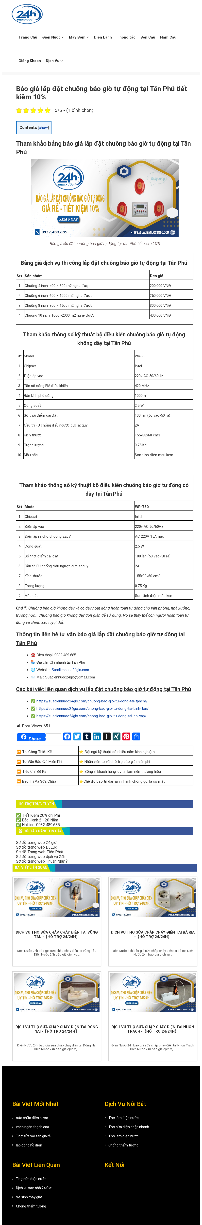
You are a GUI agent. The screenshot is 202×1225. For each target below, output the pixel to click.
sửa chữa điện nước (32, 1118)
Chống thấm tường (123, 1145)
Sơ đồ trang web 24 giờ (36, 842)
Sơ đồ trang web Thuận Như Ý (42, 861)
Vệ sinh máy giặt (29, 1197)
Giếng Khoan (29, 61)
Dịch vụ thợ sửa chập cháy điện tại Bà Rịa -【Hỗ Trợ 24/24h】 (153, 934)
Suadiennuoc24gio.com (70, 670)
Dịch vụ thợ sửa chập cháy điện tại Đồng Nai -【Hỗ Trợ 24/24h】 (57, 1029)
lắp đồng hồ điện (29, 1145)
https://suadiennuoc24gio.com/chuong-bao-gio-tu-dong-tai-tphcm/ (92, 701)
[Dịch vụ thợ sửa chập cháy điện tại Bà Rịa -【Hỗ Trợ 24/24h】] (153, 902)
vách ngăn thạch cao (32, 1127)
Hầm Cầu (168, 37)
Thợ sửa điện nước (31, 1179)
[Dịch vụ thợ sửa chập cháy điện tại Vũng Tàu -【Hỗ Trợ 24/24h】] (57, 902)
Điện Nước (52, 37)
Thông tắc (126, 37)
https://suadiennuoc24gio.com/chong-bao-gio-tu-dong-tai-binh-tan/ (92, 708)
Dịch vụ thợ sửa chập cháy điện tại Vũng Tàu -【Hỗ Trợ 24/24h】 (57, 934)
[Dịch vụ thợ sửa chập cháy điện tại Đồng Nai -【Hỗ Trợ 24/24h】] (57, 997)
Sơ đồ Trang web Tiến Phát (40, 852)
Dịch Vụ (53, 61)
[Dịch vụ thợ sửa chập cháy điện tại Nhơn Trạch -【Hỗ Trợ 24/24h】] (153, 997)
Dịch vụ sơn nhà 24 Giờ (33, 1188)
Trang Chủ (27, 37)
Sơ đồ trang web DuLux (36, 847)
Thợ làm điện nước (123, 1118)
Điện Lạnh (103, 37)
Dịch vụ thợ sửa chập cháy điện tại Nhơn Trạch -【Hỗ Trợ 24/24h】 (153, 1029)
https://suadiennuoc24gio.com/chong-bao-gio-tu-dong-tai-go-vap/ (91, 716)
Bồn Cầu (147, 37)
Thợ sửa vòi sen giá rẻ (33, 1136)
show (43, 128)
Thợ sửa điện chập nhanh (128, 1127)
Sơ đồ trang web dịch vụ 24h (40, 856)
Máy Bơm (77, 37)
